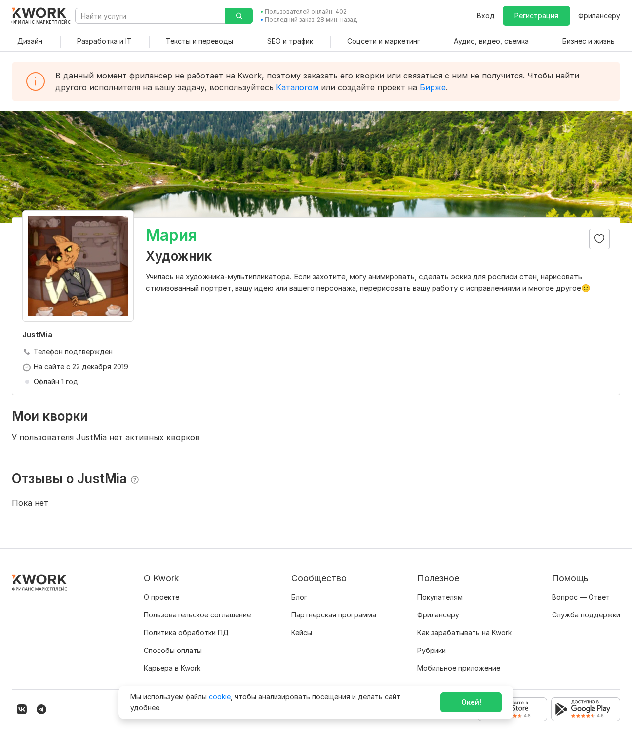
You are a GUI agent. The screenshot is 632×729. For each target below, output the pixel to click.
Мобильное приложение (458, 668)
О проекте (161, 597)
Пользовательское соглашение (197, 615)
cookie (220, 696)
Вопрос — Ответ (581, 597)
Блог (299, 597)
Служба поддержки (586, 615)
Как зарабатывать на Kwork (464, 632)
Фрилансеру (599, 15)
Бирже (433, 87)
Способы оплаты (173, 650)
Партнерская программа (333, 615)
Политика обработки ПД (186, 632)
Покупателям (440, 597)
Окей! (471, 702)
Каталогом (297, 87)
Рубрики (431, 650)
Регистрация (536, 15)
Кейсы (301, 632)
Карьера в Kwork (172, 668)
